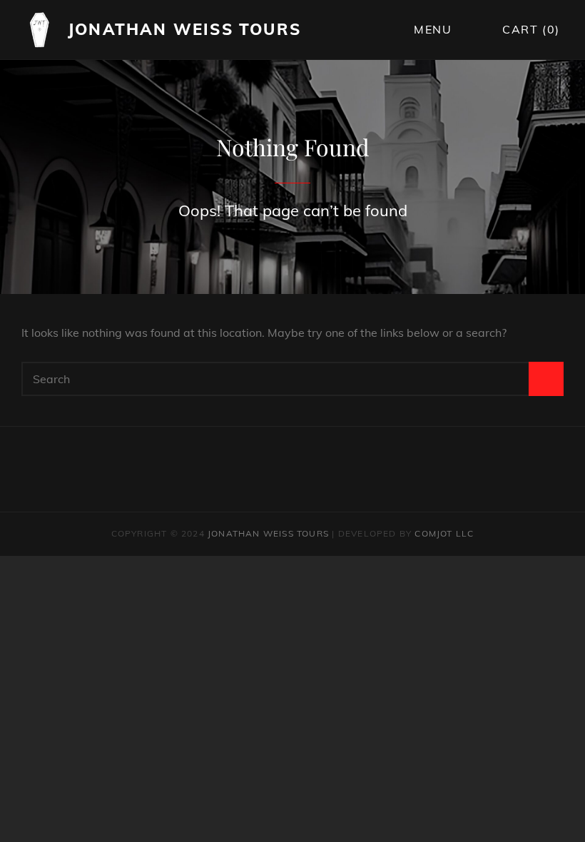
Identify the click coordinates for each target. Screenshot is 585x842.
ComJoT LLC (444, 533)
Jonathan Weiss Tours (184, 29)
